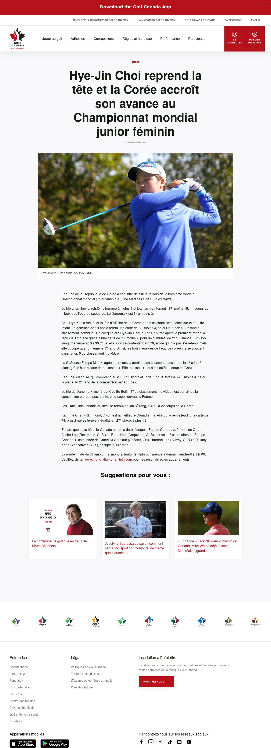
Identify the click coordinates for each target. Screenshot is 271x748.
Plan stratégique (82, 687)
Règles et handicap (137, 38)
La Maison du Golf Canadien (156, 20)
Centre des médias (22, 701)
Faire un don (233, 20)
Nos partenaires (20, 687)
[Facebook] (141, 742)
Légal (75, 657)
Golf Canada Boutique (200, 20)
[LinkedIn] (179, 742)
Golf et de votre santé (24, 714)
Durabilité (16, 721)
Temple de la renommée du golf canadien (100, 20)
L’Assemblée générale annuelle (91, 680)
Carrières (16, 694)
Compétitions (104, 38)
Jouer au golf (52, 38)
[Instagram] (150, 742)
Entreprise (18, 657)
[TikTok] (170, 742)
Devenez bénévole (22, 707)
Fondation (16, 680)
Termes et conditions (85, 673)
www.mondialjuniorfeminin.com (108, 459)
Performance (170, 38)
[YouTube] (189, 742)
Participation (197, 38)
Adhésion (78, 38)
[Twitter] (160, 742)
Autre (135, 62)
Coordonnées (19, 667)
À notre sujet (18, 673)
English (256, 20)
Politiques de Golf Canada (88, 667)
